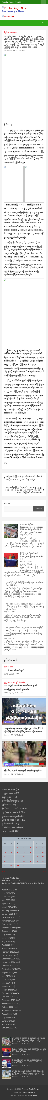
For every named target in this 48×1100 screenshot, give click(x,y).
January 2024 (7, 997)
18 (37, 857)
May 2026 (6, 900)
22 (18, 861)
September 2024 (9, 969)
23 (24, 861)
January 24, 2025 (11, 774)
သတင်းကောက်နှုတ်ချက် (14, 670)
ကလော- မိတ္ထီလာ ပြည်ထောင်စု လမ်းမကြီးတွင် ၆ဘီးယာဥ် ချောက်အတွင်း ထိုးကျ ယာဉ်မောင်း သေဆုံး (29, 1040)
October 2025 (7, 924)
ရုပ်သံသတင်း (11, 660)
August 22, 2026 (18, 1044)
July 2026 (6, 893)
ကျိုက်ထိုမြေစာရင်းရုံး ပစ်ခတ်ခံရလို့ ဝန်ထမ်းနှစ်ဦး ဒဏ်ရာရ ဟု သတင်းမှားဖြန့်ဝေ (24, 477)
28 (11, 866)
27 (5, 866)
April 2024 (6, 986)
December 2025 (8, 917)
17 (30, 857)
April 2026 (6, 903)
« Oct (4, 871)
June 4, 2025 (9, 674)
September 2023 (9, 1010)
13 (5, 857)
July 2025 (6, 935)
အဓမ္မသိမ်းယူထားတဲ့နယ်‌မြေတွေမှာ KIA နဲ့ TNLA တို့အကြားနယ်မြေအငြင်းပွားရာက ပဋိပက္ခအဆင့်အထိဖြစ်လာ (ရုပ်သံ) (23, 731)
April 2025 (6, 945)
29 (18, 866)
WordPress (32, 1096)
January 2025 (7, 955)
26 (43, 861)
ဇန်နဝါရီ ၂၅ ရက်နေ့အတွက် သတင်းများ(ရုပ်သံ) (23, 771)
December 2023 (8, 1000)
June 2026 (6, 897)
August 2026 (7, 890)
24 (30, 861)
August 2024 (7, 972)
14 (11, 857)
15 (18, 857)
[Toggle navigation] (5, 23)
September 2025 (9, 928)
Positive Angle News (13, 11)
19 (43, 857)
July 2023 (6, 1017)
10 (30, 852)
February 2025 (8, 952)
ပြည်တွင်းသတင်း (10, 33)
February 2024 (8, 993)
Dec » (44, 871)
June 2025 (6, 938)
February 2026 (8, 910)
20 (5, 861)
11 (37, 852)
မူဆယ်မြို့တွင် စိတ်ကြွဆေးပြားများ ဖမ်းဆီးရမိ (25, 582)
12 (43, 852)
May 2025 (6, 941)
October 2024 (7, 966)
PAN (23, 51)
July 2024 (6, 976)
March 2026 (7, 907)
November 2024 (8, 962)
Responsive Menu (43, 2)
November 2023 (8, 1004)
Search (7, 503)
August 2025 (7, 931)
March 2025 (7, 948)
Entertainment (8, 789)
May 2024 (6, 983)
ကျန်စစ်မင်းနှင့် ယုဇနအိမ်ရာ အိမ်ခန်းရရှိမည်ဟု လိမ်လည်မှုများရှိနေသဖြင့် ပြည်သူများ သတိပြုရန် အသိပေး (25, 606)
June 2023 (6, 1021)
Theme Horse (27, 1092)
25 (37, 861)
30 (24, 866)
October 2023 (7, 1007)
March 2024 (7, 990)
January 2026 (7, 914)
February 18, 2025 (11, 693)
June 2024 (6, 979)
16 (24, 857)
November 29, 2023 (12, 51)
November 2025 (8, 921)
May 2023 (6, 1024)
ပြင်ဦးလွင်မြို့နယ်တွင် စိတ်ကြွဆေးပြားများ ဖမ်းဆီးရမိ (31, 556)
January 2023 (7, 1028)
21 (11, 861)
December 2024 (8, 959)
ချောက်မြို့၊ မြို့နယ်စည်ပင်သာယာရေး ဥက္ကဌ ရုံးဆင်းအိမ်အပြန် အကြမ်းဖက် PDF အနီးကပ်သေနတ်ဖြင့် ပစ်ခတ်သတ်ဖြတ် (23, 490)
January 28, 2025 (11, 735)
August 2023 (7, 1014)
